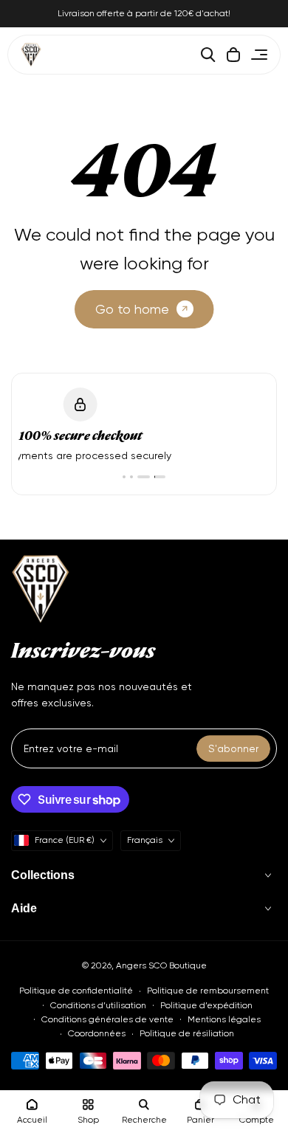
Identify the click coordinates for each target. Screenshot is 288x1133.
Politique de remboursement (208, 990)
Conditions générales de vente (107, 1019)
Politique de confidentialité (76, 990)
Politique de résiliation (187, 1033)
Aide (24, 908)
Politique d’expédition (206, 1005)
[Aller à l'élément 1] (124, 476)
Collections (43, 875)
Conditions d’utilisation (98, 1005)
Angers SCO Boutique (161, 965)
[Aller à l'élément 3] (138, 476)
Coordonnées (97, 1033)
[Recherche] (208, 54)
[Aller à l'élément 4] (155, 476)
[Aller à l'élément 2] (131, 476)
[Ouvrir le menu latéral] (259, 54)
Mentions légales (224, 1019)
